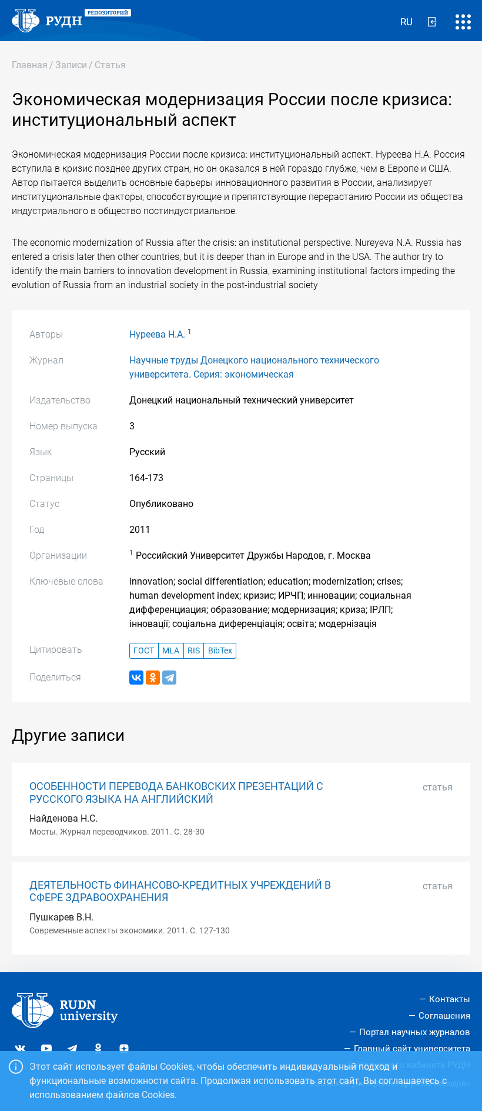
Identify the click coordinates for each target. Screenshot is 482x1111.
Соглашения (444, 1015)
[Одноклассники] (153, 677)
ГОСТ (143, 651)
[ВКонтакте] (136, 677)
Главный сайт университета (412, 1048)
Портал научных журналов (414, 1032)
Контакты (449, 999)
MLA (170, 651)
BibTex (220, 651)
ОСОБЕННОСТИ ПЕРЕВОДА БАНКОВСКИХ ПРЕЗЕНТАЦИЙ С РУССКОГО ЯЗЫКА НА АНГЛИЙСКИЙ (176, 792)
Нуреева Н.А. (157, 334)
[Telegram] (169, 677)
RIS (194, 651)
